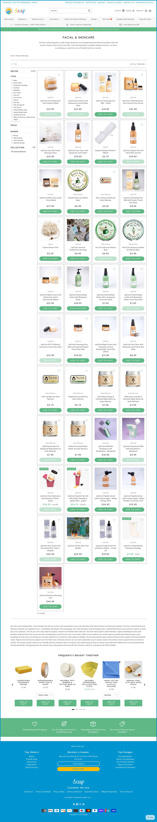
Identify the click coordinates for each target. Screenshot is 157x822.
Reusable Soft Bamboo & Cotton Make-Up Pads (67, 683)
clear (34, 147)
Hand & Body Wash (20, 112)
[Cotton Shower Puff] (50, 230)
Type (13, 76)
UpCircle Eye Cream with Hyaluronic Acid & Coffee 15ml (78, 101)
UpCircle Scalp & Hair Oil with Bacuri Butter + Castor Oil (106, 546)
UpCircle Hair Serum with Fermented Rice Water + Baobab (50, 546)
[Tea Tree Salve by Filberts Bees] (106, 230)
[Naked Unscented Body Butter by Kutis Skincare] (78, 429)
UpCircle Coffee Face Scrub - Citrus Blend (50, 197)
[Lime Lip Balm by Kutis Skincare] (50, 379)
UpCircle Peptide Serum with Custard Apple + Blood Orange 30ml (106, 497)
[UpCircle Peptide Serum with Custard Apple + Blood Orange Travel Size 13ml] (133, 479)
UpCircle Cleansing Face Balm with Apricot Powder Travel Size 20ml (78, 345)
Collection (17, 147)
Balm (15, 80)
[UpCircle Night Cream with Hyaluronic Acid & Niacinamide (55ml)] (50, 277)
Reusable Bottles (125, 756)
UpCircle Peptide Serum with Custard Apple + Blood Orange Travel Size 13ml (133, 497)
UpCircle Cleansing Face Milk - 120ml (105, 100)
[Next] (144, 685)
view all (33, 71)
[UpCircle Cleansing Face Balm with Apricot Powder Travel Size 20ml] (78, 327)
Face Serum (17, 97)
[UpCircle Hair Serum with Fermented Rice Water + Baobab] (50, 528)
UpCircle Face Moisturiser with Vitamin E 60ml (50, 100)
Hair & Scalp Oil (18, 105)
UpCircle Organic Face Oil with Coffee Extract (133, 150)
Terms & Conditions (43, 792)
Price (14, 125)
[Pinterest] (83, 804)
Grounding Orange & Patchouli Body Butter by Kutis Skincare (106, 397)
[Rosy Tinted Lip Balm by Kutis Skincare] (106, 180)
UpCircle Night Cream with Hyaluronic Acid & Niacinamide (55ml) (50, 295)
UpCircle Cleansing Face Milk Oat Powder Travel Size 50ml (133, 198)
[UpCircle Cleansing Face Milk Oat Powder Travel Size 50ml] (133, 180)
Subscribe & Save (91, 792)
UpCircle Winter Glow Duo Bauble (78, 545)
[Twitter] (74, 804)
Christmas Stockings (20, 85)
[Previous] (12, 685)
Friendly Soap (31, 759)
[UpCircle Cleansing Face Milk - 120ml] (106, 83)
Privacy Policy (59, 792)
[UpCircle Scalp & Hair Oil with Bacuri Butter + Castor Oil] (106, 528)
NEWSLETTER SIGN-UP (74, 2)
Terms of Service (126, 792)
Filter (15, 64)
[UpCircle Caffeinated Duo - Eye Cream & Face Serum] (133, 83)
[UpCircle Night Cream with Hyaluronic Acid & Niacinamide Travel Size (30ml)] (106, 327)
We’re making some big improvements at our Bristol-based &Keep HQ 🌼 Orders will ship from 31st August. (78, 29)
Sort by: (133, 64)
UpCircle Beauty (19, 143)
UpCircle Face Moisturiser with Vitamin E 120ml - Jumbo (50, 497)
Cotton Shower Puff (50, 245)
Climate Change (114, 2)
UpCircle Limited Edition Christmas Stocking (133, 545)
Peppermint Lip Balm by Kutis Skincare (78, 396)
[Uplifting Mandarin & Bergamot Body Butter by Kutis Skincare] (50, 429)
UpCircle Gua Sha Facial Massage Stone (50, 150)
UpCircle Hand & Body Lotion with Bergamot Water (78, 295)
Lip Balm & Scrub (19, 115)
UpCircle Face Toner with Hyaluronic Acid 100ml (78, 150)
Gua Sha (16, 102)
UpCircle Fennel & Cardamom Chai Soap (78, 247)
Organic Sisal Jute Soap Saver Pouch (133, 682)
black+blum (31, 764)
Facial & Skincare (19, 152)
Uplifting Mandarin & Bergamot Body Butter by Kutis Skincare (50, 447)
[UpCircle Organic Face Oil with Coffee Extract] (133, 133)
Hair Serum (17, 107)
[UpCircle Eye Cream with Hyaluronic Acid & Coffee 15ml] (78, 83)
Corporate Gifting (144, 2)
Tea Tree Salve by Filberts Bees (105, 247)
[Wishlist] (142, 11)
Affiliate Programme (109, 792)
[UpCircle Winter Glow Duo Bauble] (78, 528)
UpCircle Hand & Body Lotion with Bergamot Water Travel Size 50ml (133, 295)
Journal (101, 2)
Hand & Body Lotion (20, 110)
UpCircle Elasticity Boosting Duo (51, 595)
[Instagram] (80, 804)
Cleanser (16, 88)
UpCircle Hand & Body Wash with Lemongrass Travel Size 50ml (105, 295)
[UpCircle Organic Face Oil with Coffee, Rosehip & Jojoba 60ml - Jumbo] (78, 479)
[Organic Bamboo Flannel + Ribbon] (106, 133)
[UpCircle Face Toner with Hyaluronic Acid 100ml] (78, 133)
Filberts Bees (17, 138)
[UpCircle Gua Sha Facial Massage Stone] (50, 133)
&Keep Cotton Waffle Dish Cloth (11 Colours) (111, 683)
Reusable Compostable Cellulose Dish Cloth (89, 683)
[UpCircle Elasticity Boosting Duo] (50, 578)
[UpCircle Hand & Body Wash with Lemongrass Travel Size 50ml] (106, 277)
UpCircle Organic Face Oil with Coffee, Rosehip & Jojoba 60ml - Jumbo (78, 497)
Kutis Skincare (18, 140)
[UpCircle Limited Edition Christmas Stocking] (133, 528)
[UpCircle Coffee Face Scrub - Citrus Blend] (50, 180)
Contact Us (128, 2)
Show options (78, 308)
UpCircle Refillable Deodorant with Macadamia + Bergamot (105, 447)
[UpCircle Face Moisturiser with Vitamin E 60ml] (50, 83)
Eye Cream (17, 93)
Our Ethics (91, 2)
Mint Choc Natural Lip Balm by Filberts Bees (133, 247)
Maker (14, 131)
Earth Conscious (31, 767)
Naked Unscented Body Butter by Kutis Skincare (78, 446)
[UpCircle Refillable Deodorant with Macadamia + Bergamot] (106, 429)
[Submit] (89, 10)
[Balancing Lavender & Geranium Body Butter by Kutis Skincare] (133, 379)
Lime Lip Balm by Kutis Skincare (50, 396)
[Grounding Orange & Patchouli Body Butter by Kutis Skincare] (106, 379)
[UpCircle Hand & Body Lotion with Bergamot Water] (78, 277)
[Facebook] (77, 804)
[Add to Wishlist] (59, 74)
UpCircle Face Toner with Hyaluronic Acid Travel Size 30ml (133, 345)
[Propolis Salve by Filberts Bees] (78, 180)
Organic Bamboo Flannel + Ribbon (105, 150)
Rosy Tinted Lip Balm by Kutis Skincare (105, 197)
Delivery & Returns (74, 792)
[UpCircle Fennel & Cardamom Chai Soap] (78, 230)
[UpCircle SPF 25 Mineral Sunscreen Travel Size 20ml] (50, 327)
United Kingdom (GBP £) (77, 797)
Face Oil (16, 95)
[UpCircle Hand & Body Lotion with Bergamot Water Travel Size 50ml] (133, 277)
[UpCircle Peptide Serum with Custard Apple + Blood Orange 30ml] (106, 479)
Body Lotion (17, 83)
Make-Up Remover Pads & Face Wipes (24, 118)
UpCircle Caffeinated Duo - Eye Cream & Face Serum (133, 100)
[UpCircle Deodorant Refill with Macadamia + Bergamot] (133, 429)
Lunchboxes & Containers (125, 767)
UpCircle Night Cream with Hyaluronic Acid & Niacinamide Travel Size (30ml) (105, 346)
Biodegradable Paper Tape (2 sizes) (45, 682)
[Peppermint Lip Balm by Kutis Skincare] (78, 379)
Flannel (15, 100)
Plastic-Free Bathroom (125, 759)
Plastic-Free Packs (125, 764)
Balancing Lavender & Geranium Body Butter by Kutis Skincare (133, 397)
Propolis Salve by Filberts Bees (78, 197)
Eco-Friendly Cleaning (125, 762)
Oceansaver (32, 762)
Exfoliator (16, 90)
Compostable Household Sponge (23, 682)
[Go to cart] (150, 11)
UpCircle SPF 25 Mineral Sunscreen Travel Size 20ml (50, 344)
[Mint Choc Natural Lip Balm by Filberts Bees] (133, 230)
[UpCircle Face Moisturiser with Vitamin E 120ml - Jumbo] (50, 479)
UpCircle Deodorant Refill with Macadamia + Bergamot (133, 447)
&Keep (15, 136)
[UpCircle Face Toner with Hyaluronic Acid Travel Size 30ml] (133, 327)
